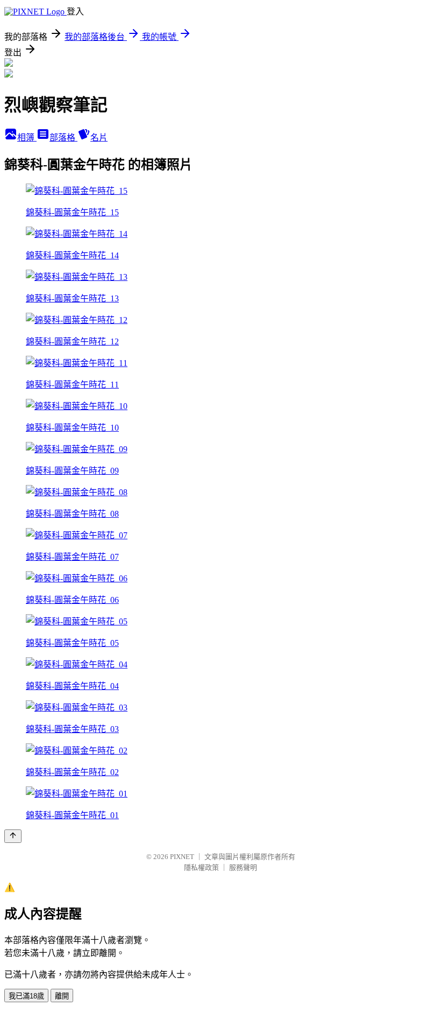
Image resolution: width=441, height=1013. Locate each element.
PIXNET (182, 857)
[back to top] (13, 836)
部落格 (63, 137)
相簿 (27, 137)
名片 (99, 137)
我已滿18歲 (26, 996)
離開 (62, 996)
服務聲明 (243, 867)
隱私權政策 (201, 867)
